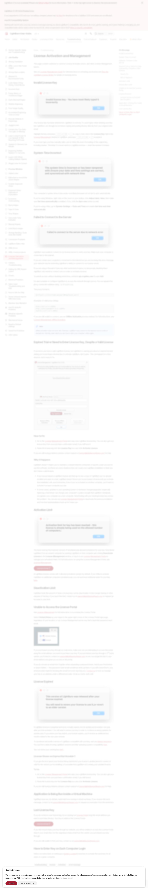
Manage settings (27, 883)
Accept (11, 883)
